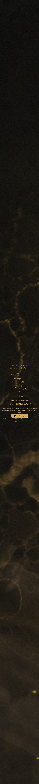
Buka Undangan (20, 416)
